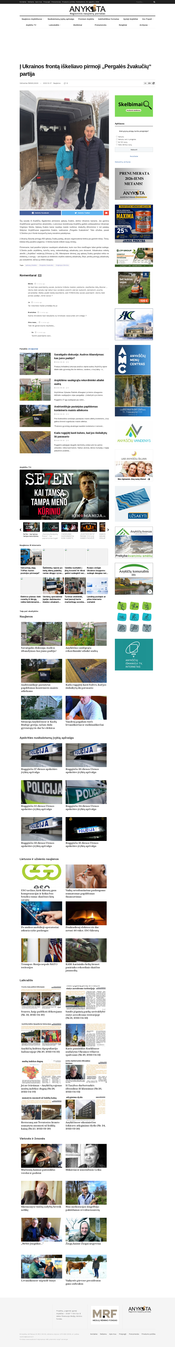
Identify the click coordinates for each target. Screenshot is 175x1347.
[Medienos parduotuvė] (134, 257)
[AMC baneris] (133, 381)
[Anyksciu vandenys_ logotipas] (134, 433)
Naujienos (57, 83)
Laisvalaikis (54, 25)
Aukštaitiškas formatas (108, 19)
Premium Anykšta (86, 19)
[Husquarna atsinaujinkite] (134, 287)
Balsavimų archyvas (123, 162)
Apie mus (38, 2)
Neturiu (121, 137)
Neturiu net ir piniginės (127, 139)
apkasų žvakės (31, 265)
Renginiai (123, 25)
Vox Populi (147, 19)
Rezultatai (134, 156)
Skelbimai (77, 25)
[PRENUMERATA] (134, 184)
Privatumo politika (68, 2)
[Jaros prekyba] (134, 224)
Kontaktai (23, 2)
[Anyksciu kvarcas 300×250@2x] (134, 542)
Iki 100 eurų (122, 142)
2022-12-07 (47, 83)
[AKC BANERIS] (134, 324)
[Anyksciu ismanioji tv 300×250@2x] (134, 654)
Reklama (31, 2)
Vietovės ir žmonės (32, 1138)
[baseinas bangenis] (133, 504)
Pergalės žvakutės (46, 265)
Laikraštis (26, 980)
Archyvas (144, 25)
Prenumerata (56, 2)
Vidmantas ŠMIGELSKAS (29, 83)
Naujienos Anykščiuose (32, 19)
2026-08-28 (60, 362)
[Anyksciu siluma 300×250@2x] (134, 465)
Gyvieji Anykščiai (130, 19)
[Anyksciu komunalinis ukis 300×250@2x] (134, 579)
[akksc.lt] (134, 616)
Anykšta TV (31, 25)
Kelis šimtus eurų (125, 145)
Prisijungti (46, 2)
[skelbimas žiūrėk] (134, 106)
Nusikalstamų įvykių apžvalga (61, 19)
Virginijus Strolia (62, 265)
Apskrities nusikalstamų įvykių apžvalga (47, 737)
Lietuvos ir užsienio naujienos (39, 859)
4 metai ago (41, 284)
